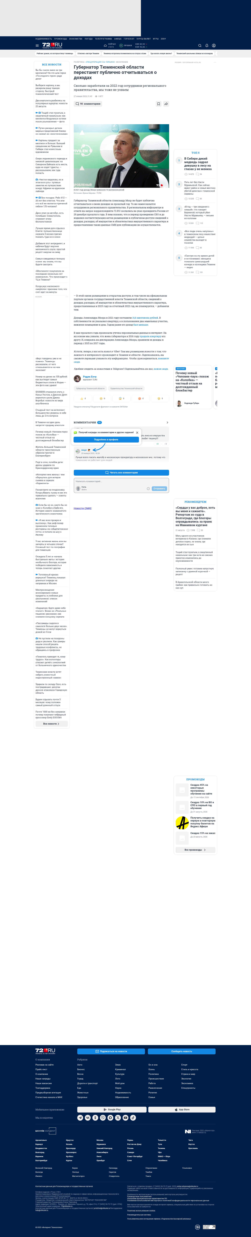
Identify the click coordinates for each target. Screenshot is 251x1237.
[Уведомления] (206, 45)
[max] (110, 1118)
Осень (151, 1069)
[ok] (95, 1118)
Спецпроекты (188, 1088)
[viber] (103, 1118)
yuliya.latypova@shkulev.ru (187, 1186)
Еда (79, 1088)
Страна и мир (188, 1074)
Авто (79, 1064)
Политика (153, 1074)
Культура (119, 1074)
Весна (80, 1074)
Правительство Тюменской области (126, 388)
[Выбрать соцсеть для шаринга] (166, 104)
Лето (117, 1078)
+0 (157, 444)
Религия (152, 1092)
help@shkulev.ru (41, 1210)
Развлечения (155, 1088)
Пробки (126, 45)
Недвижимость (43, 39)
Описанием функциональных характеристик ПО (147, 1199)
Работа (152, 1083)
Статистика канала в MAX (48, 1097)
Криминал (120, 1069)
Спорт (184, 1064)
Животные (82, 1092)
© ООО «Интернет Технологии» (48, 1227)
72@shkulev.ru (66, 1206)
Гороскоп (129, 39)
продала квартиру (150, 336)
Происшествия (156, 1078)
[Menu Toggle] (37, 45)
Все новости (51, 64)
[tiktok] (133, 1118)
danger (84, 450)
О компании (41, 1074)
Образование (122, 1097)
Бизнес (81, 1069)
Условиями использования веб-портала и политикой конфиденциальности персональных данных (168, 1201)
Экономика (187, 1083)
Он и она (152, 1064)
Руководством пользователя (139, 1197)
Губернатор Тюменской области (90, 388)
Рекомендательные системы (139, 1215)
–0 (165, 444)
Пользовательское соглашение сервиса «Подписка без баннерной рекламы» (159, 1219)
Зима (118, 1064)
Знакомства (75, 39)
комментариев (90, 103)
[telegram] (80, 1118)
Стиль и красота (189, 1069)
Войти (84, 490)
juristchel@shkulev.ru (102, 1208)
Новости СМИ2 (83, 508)
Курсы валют (144, 39)
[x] (118, 1118)
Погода (89, 39)
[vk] (88, 1118)
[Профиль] (213, 45)
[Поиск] (199, 45)
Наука (118, 1088)
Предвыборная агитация (48, 1092)
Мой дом (119, 1083)
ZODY (163, 39)
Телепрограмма (103, 39)
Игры (156, 39)
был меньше (140, 324)
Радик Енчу (90, 376)
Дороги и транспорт (87, 1083)
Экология (186, 1078)
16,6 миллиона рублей (145, 317)
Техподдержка (42, 1088)
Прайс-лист (41, 1069)
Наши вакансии (43, 1083)
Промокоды (60, 39)
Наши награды (43, 1078)
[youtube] (125, 1118)
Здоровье (82, 1097)
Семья (151, 1097)
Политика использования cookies (141, 1211)
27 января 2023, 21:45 (83, 96)
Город (80, 1078)
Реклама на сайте (44, 1064)
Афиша (118, 39)
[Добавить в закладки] (159, 104)
